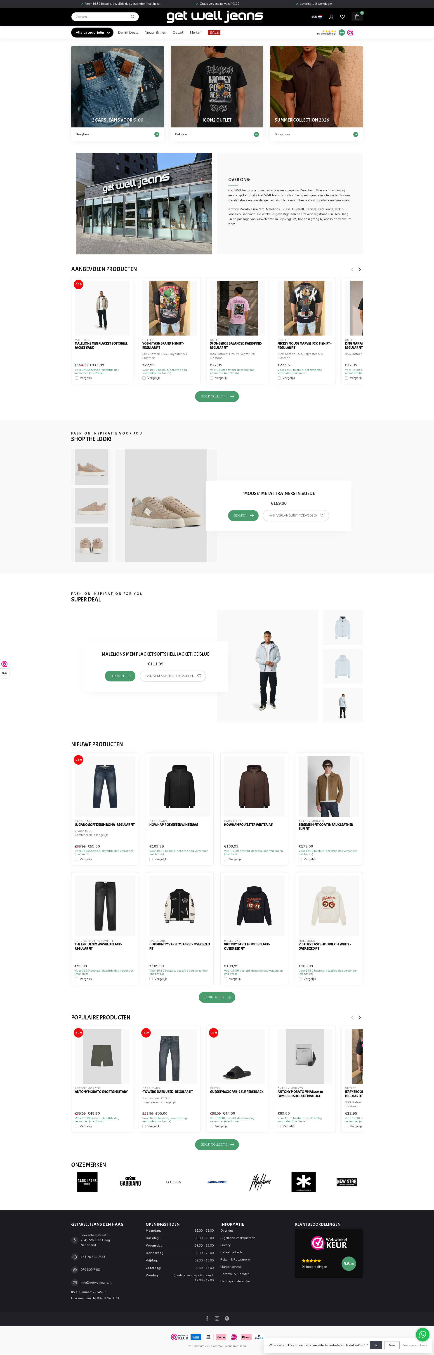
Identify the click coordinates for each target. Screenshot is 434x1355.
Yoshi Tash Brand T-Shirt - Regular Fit (163, 345)
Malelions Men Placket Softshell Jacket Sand (101, 345)
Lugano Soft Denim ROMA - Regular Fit (105, 825)
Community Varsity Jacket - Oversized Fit (179, 946)
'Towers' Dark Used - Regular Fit (167, 1092)
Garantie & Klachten (235, 1274)
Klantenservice (231, 1267)
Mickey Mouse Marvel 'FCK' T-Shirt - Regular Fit (304, 345)
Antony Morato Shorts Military (101, 1092)
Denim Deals (128, 32)
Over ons (227, 1230)
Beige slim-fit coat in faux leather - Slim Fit (326, 827)
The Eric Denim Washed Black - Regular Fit (98, 946)
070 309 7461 (91, 1270)
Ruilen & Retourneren (236, 1259)
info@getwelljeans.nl (96, 1282)
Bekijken (240, 515)
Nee (392, 1345)
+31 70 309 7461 (93, 1257)
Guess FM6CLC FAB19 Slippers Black (236, 1092)
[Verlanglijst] (342, 16)
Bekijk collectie (214, 396)
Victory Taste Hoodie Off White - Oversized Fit (325, 946)
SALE (214, 32)
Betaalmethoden (232, 1252)
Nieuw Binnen (155, 32)
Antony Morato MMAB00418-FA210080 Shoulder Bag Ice (301, 1094)
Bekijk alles (214, 997)
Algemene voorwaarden (237, 1238)
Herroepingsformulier (235, 1281)
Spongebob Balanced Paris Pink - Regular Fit (236, 345)
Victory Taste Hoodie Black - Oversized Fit (247, 946)
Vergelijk (86, 378)
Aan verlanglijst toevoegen (293, 515)
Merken (195, 32)
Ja (376, 1345)
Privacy (225, 1245)
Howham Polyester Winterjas (173, 825)
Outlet (178, 32)
